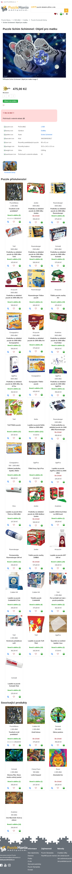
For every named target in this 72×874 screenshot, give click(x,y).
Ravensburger (58, 203)
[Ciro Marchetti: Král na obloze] (8, 831)
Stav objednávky (33, 853)
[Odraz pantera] (52, 745)
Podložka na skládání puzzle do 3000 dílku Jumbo (36, 211)
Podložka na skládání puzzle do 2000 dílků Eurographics (14, 341)
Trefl (14, 246)
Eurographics (14, 332)
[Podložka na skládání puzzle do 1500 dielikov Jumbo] (30, 525)
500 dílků (58, 729)
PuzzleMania (14, 203)
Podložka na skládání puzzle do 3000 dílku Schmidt (58, 254)
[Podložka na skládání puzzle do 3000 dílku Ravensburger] (52, 222)
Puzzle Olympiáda (34, 867)
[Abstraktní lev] (52, 788)
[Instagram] (9, 866)
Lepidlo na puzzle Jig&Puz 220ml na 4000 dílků (58, 471)
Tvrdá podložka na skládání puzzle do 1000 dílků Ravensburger (58, 427)
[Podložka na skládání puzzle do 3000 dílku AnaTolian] (52, 352)
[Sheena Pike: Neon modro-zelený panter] (8, 788)
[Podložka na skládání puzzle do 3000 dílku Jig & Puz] (8, 395)
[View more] (36, 193)
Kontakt (30, 870)
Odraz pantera (58, 732)
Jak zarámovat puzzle (64, 858)
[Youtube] (5, 866)
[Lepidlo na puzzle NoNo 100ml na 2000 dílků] (30, 438)
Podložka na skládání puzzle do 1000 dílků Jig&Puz (58, 384)
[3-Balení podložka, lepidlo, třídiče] (8, 482)
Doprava (30, 855)
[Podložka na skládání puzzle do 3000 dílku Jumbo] (30, 222)
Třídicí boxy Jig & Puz (36, 468)
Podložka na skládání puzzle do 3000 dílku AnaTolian (58, 341)
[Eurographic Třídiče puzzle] (30, 395)
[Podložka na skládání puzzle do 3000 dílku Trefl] (8, 266)
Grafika (25, 20)
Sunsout (58, 726)
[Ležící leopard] (30, 788)
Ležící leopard (36, 775)
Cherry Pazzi (36, 769)
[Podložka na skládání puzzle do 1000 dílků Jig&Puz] (52, 395)
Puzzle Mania (5, 20)
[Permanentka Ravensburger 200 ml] (8, 568)
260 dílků (14, 815)
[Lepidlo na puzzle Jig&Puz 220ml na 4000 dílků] (52, 482)
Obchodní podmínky (34, 864)
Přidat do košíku (10, 101)
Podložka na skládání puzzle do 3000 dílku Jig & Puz (14, 384)
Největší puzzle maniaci (49, 855)
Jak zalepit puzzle (63, 855)
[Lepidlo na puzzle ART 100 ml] (52, 568)
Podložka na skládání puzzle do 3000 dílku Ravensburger (58, 211)
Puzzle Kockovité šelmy (39, 20)
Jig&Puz (14, 376)
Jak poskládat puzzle (64, 861)
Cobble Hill (14, 592)
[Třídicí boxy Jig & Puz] (30, 482)
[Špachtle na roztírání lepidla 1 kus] (52, 654)
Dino (14, 506)
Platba (30, 858)
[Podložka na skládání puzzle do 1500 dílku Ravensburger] (30, 266)
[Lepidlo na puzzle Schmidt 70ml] (8, 697)
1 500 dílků (17, 20)
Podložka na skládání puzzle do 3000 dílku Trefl (14, 254)
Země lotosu (36, 732)
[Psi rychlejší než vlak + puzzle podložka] (52, 611)
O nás (30, 861)
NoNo (36, 419)
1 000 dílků (14, 206)
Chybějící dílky (62, 853)
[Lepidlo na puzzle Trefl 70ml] (30, 654)
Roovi (58, 769)
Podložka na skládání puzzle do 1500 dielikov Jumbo (36, 514)
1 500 (43, 127)
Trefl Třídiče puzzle (14, 425)
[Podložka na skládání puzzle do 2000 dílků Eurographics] (8, 352)
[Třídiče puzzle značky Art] (52, 309)
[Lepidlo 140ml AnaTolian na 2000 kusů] (52, 525)
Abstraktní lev (58, 775)
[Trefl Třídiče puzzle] (8, 438)
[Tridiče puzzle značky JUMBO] (30, 568)
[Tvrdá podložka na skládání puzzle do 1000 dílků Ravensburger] (52, 439)
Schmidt (58, 246)
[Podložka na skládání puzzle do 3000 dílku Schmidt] (52, 266)
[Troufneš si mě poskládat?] (8, 222)
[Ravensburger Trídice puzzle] (30, 309)
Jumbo (36, 203)
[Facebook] (1, 866)
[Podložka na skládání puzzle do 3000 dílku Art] (8, 309)
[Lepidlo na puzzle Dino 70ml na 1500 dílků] (8, 525)
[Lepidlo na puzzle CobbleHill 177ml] (8, 611)
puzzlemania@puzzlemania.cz (10, 857)
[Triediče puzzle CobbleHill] (30, 611)
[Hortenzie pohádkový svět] (8, 654)
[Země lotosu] (30, 745)
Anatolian (58, 332)
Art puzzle (14, 289)
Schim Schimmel (46, 134)
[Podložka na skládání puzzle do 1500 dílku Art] (30, 351)
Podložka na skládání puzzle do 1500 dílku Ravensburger (36, 254)
